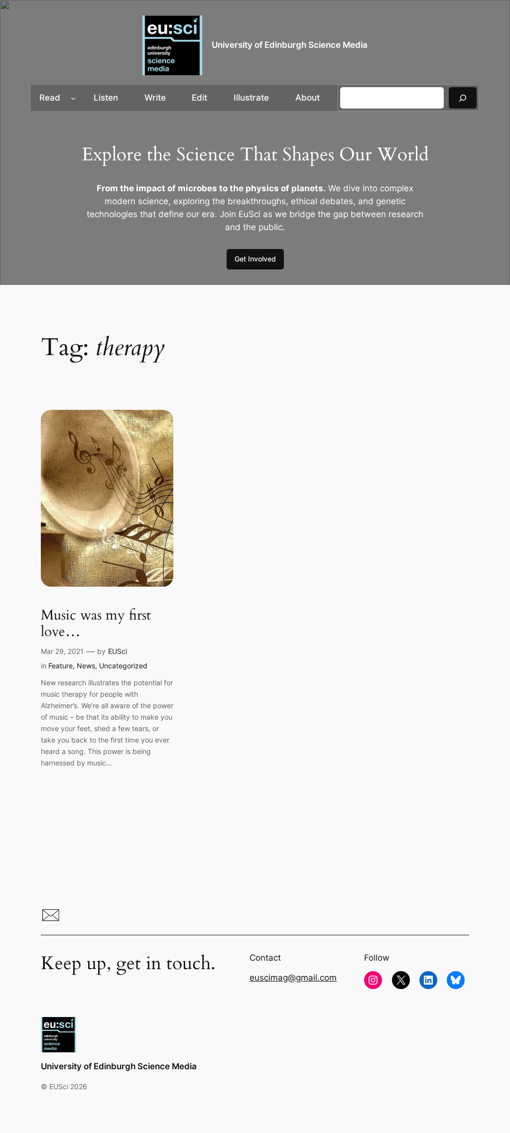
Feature (60, 665)
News (86, 665)
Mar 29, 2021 (62, 651)
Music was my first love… (96, 623)
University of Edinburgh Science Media (290, 45)
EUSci (117, 651)
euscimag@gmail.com (293, 978)
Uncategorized (123, 665)
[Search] (463, 98)
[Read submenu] (73, 97)
